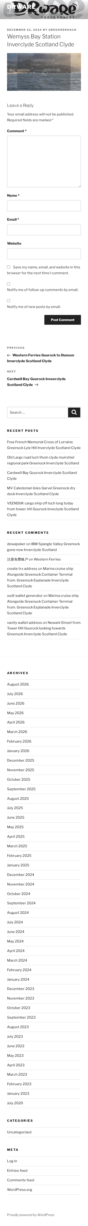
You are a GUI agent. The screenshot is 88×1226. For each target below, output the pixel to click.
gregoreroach (63, 29)
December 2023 (20, 989)
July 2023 (15, 1036)
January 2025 (18, 865)
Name (13, 195)
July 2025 (15, 808)
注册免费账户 (17, 559)
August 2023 (18, 1027)
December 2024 (20, 875)
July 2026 (15, 694)
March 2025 (17, 846)
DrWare (21, 6)
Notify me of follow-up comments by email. (42, 290)
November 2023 (20, 998)
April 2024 (16, 951)
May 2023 (15, 1056)
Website (14, 243)
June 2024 (15, 932)
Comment (17, 131)
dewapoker (16, 544)
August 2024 (18, 913)
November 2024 (20, 884)
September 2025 (21, 789)
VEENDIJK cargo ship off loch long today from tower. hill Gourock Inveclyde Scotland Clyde (43, 509)
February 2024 (19, 970)
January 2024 (18, 979)
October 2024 (18, 894)
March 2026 (17, 732)
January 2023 (18, 1093)
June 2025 (15, 817)
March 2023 (17, 1074)
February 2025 (19, 856)
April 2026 (16, 722)
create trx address (22, 569)
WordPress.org (19, 1190)
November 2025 (20, 770)
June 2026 (15, 703)
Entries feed (17, 1171)
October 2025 (18, 779)
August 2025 (18, 799)
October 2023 (18, 1008)
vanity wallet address (24, 623)
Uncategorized (19, 1132)
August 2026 (18, 684)
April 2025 (16, 836)
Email (13, 219)
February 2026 (19, 741)
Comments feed (20, 1180)
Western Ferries (47, 559)
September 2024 (21, 903)
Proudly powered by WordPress (30, 1215)
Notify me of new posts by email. (34, 307)
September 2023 (21, 1017)
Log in (12, 1161)
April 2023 (16, 1065)
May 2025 (15, 827)
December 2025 (20, 760)
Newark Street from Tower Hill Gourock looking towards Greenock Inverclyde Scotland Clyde (44, 628)
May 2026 (15, 713)
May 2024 (15, 941)
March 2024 (17, 960)
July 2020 (15, 1103)
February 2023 (19, 1084)
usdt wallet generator (25, 596)
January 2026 (18, 751)
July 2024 (15, 922)
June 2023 (15, 1046)
